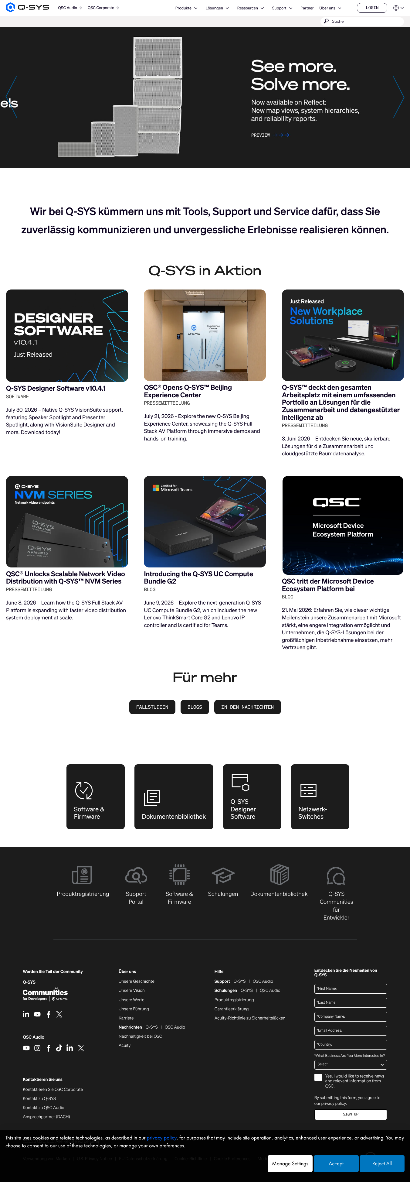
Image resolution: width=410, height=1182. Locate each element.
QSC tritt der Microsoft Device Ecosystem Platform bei (328, 585)
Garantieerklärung (232, 1009)
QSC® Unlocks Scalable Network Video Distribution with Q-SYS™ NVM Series (65, 578)
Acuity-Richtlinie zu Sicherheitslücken (250, 1018)
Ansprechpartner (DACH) (46, 1117)
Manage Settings (290, 1163)
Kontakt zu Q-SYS (39, 1098)
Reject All (382, 1163)
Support (279, 8)
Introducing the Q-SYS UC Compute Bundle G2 (198, 578)
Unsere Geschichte (136, 981)
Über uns (327, 8)
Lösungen (214, 8)
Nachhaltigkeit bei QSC (140, 1036)
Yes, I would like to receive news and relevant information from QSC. (354, 1081)
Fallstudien (152, 707)
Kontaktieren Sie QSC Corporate (53, 1090)
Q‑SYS (29, 982)
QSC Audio (33, 1039)
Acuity (125, 1046)
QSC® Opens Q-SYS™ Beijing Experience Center (188, 391)
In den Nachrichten (247, 707)
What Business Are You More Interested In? (349, 1056)
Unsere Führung (134, 1009)
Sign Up (350, 1114)
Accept (336, 1163)
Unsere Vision (132, 991)
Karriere (126, 1018)
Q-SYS (240, 981)
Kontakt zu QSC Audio (43, 1108)
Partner (306, 8)
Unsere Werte (131, 1000)
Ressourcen (247, 8)
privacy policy (333, 1103)
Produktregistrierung (234, 1000)
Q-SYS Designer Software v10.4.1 (56, 388)
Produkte (183, 8)
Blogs (195, 707)
